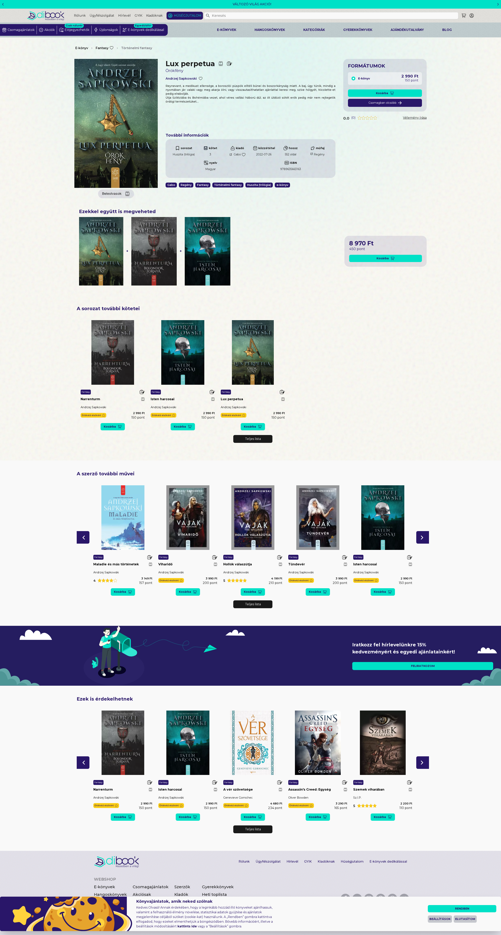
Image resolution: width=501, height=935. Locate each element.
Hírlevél (124, 15)
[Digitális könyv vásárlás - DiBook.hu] (50, 16)
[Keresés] (208, 16)
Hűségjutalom (187, 15)
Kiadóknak (154, 15)
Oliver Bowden (298, 797)
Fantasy (102, 48)
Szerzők (182, 887)
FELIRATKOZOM (423, 666)
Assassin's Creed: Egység (309, 789)
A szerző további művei (105, 474)
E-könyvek (226, 30)
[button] (93, 415)
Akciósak (142, 894)
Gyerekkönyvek (357, 30)
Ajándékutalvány (407, 30)
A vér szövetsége (238, 789)
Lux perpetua (232, 399)
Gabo (237, 154)
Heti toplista (214, 894)
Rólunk (80, 15)
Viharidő (165, 564)
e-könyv (282, 185)
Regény (319, 154)
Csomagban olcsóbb (382, 102)
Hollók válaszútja (237, 564)
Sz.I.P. (357, 797)
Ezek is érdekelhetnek (105, 699)
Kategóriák (314, 30)
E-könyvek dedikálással (388, 861)
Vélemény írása (415, 118)
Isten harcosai (162, 399)
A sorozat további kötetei (108, 308)
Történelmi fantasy (136, 48)
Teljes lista (253, 439)
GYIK (138, 15)
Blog (447, 30)
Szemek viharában (368, 789)
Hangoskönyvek (270, 30)
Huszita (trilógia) (184, 154)
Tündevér (296, 564)
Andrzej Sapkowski (181, 78)
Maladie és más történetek (116, 564)
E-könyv (81, 48)
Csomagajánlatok (151, 887)
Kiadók (181, 894)
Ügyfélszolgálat (102, 15)
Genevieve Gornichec (238, 797)
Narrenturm (90, 399)
